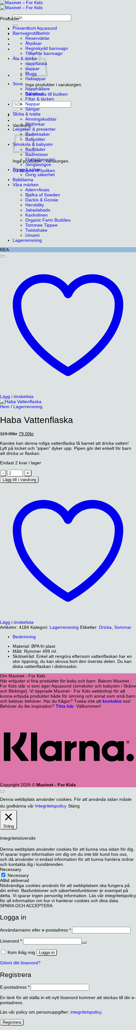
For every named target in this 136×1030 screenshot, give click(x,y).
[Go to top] (2, 791)
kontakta (111, 701)
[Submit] (15, 25)
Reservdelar (37, 38)
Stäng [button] (74, 805)
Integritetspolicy (50, 805)
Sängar (32, 108)
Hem (4, 406)
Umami (32, 235)
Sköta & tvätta (26, 113)
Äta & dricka (25, 58)
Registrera (12, 1022)
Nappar (32, 103)
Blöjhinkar (35, 124)
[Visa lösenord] (84, 943)
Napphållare (37, 88)
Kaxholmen (36, 214)
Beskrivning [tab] (24, 636)
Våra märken (26, 184)
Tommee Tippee (41, 225)
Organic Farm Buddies (48, 220)
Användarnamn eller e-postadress (35, 929)
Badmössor (36, 154)
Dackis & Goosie (41, 199)
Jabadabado (37, 209)
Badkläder (35, 149)
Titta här (65, 706)
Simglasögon (38, 164)
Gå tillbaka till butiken (46, 94)
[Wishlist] (2, 256)
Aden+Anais (37, 189)
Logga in (46, 952)
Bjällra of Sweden (42, 194)
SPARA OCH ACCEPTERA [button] (26, 905)
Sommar (122, 627)
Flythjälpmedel (39, 159)
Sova (18, 83)
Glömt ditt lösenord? (20, 962)
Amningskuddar (41, 119)
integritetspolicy (86, 1012)
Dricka (105, 627)
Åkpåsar (33, 43)
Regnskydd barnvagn (46, 48)
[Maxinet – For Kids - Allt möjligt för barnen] (21, 5)
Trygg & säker (26, 169)
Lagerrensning (27, 240)
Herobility (34, 204)
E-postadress (14, 987)
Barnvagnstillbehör (31, 33)
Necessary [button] (10, 869)
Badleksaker (37, 134)
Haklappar (35, 78)
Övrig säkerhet (40, 174)
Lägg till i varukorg (19, 479)
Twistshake (36, 230)
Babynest (34, 93)
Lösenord (11, 941)
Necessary (18, 875)
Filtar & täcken (39, 98)
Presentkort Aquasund (35, 28)
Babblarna (23, 179)
